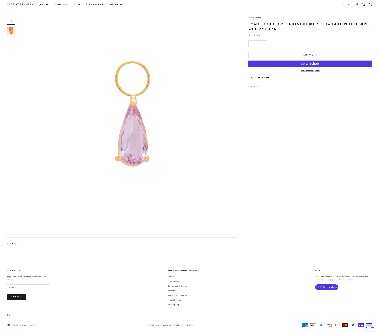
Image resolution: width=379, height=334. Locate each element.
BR (343, 5)
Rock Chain (255, 17)
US (349, 5)
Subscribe (16, 297)
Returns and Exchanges (178, 286)
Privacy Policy (173, 281)
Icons (77, 4)
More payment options (310, 70)
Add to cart (310, 55)
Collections (61, 4)
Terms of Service (175, 299)
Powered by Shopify (183, 325)
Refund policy (173, 304)
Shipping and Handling (178, 295)
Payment (171, 290)
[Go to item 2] (11, 31)
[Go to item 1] (11, 20)
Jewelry (44, 4)
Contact (171, 276)
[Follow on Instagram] (8, 314)
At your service (94, 4)
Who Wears (115, 4)
